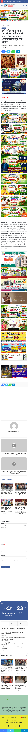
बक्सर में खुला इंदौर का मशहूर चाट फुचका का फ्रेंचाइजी (14, 643)
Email (2, 550)
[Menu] (2, 6)
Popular (4, 624)
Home (3, 25)
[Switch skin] (23, 6)
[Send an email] (11, 45)
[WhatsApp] (13, 51)
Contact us (12, 722)
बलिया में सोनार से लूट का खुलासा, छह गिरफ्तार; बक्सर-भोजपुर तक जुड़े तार (7, 493)
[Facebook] (3, 51)
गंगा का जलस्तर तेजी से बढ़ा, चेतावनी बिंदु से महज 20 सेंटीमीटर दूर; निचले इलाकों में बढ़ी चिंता (7, 669)
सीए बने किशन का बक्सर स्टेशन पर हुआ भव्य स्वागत (13, 628)
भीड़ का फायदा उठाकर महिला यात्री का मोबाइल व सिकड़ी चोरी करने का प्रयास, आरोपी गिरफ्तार (7, 509)
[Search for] (26, 6)
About (7, 722)
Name (3, 544)
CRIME (7, 25)
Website (3, 555)
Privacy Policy (19, 722)
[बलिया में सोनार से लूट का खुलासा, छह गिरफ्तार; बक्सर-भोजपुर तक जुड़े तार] (7, 486)
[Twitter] (8, 51)
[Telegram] (18, 51)
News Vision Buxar (7, 45)
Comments (22, 624)
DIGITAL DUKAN (20, 720)
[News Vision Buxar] (9, 5)
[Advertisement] (14, 403)
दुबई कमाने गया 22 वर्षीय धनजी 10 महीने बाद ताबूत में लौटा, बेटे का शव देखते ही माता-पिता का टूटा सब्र (20, 493)
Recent (13, 624)
